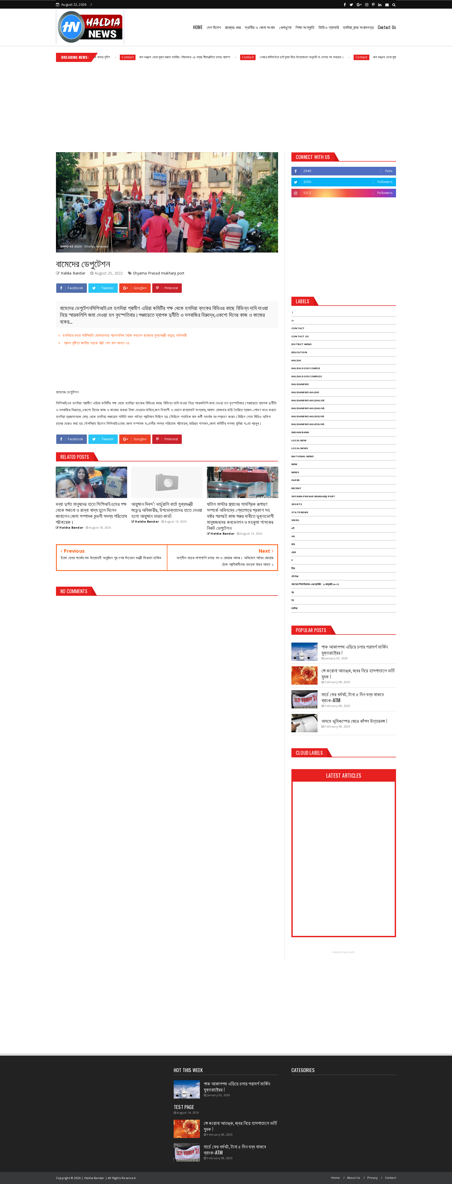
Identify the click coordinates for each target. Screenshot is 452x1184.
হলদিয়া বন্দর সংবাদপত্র (358, 27)
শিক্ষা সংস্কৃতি (305, 27)
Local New (298, 440)
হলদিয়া (294, 608)
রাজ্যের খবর (233, 27)
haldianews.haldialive (307, 400)
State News (299, 512)
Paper (295, 480)
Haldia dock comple (305, 368)
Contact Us (387, 27)
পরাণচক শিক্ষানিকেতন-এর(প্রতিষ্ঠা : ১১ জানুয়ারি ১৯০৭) (315, 584)
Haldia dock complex (306, 376)
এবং (293, 536)
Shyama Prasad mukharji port (158, 273)
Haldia (296, 360)
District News (301, 344)
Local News (299, 448)
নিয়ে (293, 568)
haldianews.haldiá (305, 392)
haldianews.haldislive (307, 416)
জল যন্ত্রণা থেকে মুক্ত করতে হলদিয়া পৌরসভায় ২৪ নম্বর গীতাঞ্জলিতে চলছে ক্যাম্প (151, 57)
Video (295, 520)
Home (335, 1177)
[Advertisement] (226, 105)
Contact (94, 57)
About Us (353, 1177)
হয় (292, 600)
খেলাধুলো (285, 27)
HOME (197, 27)
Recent (296, 488)
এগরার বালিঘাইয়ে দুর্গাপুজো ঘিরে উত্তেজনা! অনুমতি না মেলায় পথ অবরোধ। (268, 57)
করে (293, 544)
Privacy (372, 1177)
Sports (296, 504)
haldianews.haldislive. (308, 424)
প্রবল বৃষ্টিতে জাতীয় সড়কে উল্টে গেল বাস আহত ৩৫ (96, 342)
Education (299, 352)
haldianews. (300, 384)
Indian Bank (300, 432)
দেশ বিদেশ (214, 27)
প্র (292, 592)
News (295, 472)
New (294, 464)
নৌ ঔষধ (294, 576)
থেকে (293, 552)
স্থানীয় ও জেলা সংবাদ (260, 27)
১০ (292, 320)
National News (302, 456)
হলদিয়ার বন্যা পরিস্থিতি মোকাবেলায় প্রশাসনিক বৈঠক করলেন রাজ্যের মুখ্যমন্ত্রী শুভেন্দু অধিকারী (125, 335)
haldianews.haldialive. (308, 408)
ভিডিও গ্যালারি (329, 27)
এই (292, 528)
